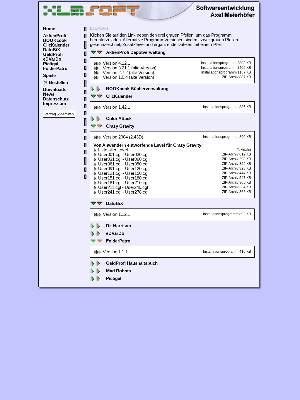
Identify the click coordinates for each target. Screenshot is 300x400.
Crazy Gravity (120, 126)
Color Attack (119, 118)
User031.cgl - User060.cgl (123, 159)
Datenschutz (56, 99)
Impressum (54, 103)
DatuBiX (51, 49)
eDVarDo (52, 59)
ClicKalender (56, 45)
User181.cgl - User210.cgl (123, 182)
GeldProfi (53, 54)
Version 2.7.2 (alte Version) (128, 72)
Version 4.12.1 (116, 63)
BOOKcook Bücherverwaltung (137, 88)
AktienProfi (54, 35)
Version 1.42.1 (116, 107)
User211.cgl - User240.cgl (123, 187)
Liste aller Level (113, 150)
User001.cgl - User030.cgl (123, 154)
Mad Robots (118, 271)
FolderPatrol (56, 68)
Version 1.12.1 (116, 214)
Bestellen (58, 82)
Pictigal (50, 63)
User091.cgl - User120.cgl (123, 168)
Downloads (54, 89)
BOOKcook (55, 40)
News (48, 94)
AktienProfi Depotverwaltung (136, 52)
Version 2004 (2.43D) (123, 137)
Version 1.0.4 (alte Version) (128, 77)
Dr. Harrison (118, 225)
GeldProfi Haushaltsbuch (132, 263)
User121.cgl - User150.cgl (123, 173)
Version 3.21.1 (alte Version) (129, 68)
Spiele (49, 75)
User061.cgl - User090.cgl (123, 164)
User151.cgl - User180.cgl (123, 178)
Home (49, 28)
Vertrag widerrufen (59, 114)
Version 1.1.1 (115, 251)
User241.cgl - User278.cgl (123, 192)
